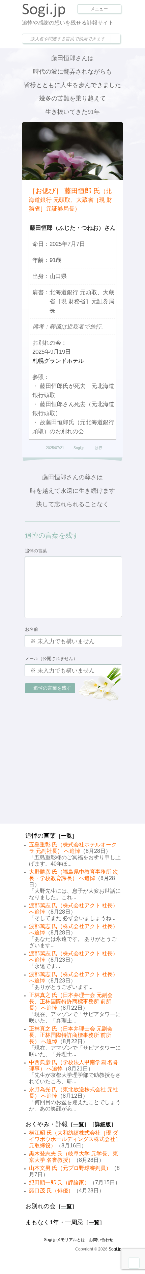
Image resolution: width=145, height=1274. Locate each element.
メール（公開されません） (51, 658)
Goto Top (134, 1263)
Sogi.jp (79, 448)
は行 (98, 448)
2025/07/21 (55, 448)
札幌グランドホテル (58, 361)
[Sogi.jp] (44, 15)
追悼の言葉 (36, 550)
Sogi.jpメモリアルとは (64, 1239)
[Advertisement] (72, 776)
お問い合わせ (101, 1239)
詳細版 (103, 1124)
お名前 (31, 629)
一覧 (66, 836)
